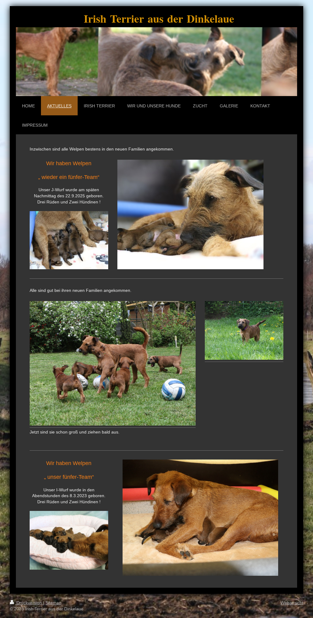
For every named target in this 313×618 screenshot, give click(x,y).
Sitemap (53, 602)
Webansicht (292, 602)
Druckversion (29, 602)
